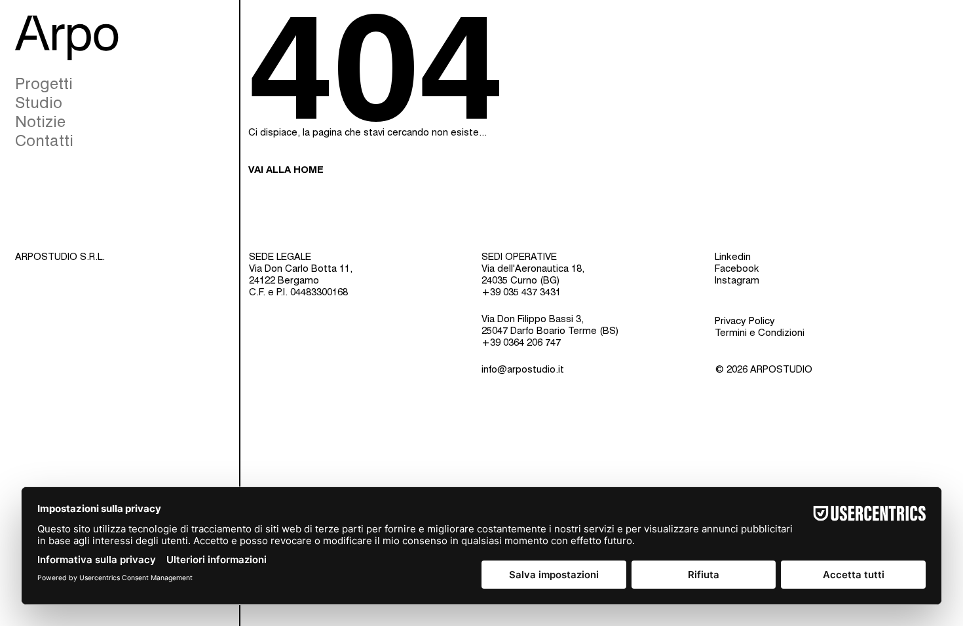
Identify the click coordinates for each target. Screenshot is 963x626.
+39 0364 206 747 (521, 342)
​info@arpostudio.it (523, 369)
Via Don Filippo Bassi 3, (533, 319)
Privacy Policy (745, 321)
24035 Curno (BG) (521, 280)
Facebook (737, 268)
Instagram (737, 280)
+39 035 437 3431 (521, 292)
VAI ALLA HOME (286, 169)
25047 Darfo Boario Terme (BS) (550, 331)
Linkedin (733, 257)
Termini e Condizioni (759, 333)
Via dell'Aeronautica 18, (533, 268)
